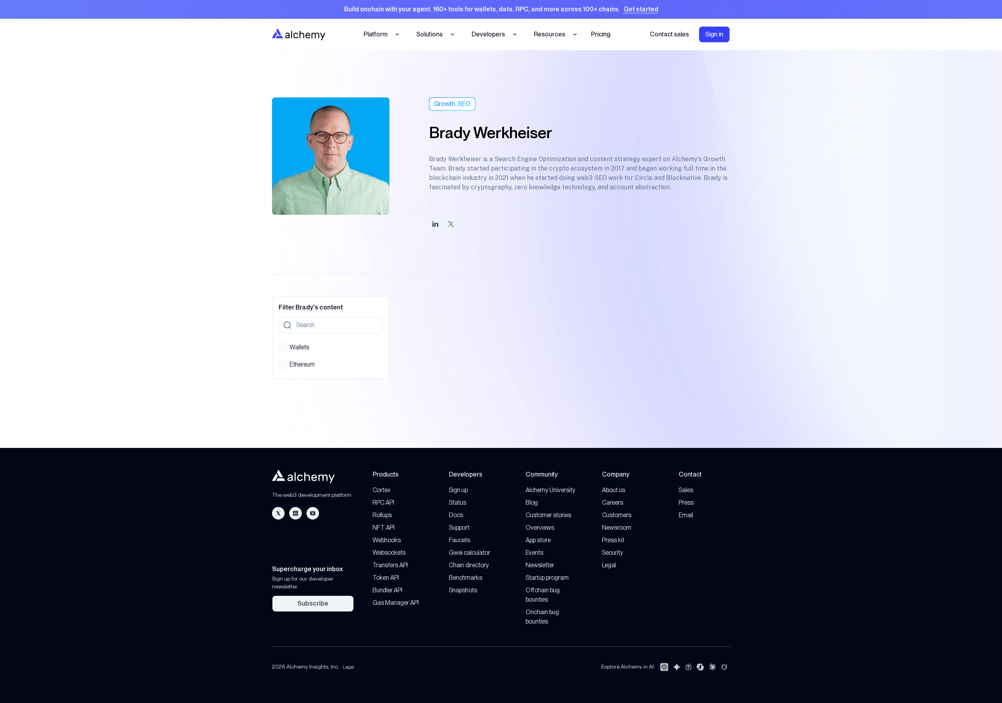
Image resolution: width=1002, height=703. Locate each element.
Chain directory (469, 565)
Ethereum (302, 364)
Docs (456, 515)
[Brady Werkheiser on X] (451, 224)
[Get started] (501, 9)
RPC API (383, 502)
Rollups (382, 515)
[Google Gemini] (676, 667)
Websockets (389, 552)
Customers (616, 515)
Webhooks (387, 540)
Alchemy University (550, 490)
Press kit (613, 540)
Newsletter (540, 565)
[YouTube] (312, 513)
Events (534, 552)
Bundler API (387, 590)
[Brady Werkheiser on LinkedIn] (435, 224)
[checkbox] (283, 347)
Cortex (382, 490)
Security (612, 552)
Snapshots (463, 590)
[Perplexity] (688, 667)
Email (686, 515)
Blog (532, 502)
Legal (609, 565)
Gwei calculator (469, 552)
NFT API (384, 527)
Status (457, 502)
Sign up (458, 490)
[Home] (298, 34)
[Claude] (712, 667)
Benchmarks (465, 577)
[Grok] (724, 667)
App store (538, 540)
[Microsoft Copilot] (700, 667)
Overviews (540, 527)
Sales (686, 490)
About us (613, 490)
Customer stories (548, 515)
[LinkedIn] (295, 513)
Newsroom (616, 527)
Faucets (459, 540)
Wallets (299, 347)
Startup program (547, 577)
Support (459, 527)
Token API (386, 577)
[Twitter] (278, 513)
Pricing (600, 34)
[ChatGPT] (664, 667)
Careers (612, 502)
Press (686, 502)
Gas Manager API (396, 602)
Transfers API (390, 565)
